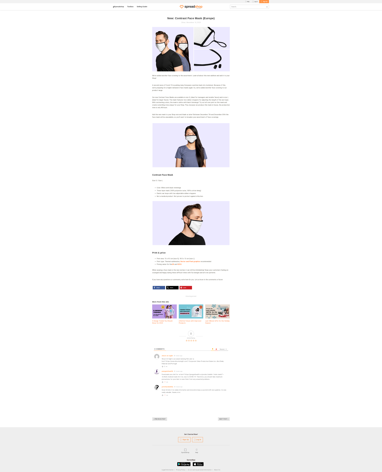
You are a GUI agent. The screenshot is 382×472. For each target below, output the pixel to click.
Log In (256, 1)
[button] (159, 287)
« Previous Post (160, 419)
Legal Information (167, 470)
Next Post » (223, 419)
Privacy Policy (180, 470)
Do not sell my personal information (200, 470)
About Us (217, 470)
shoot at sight (167, 356)
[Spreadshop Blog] (191, 6)
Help (248, 1)
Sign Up (265, 1)
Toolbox (130, 6)
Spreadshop (119, 6)
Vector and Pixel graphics (190, 261)
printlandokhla (167, 387)
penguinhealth (167, 371)
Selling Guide (142, 6)
